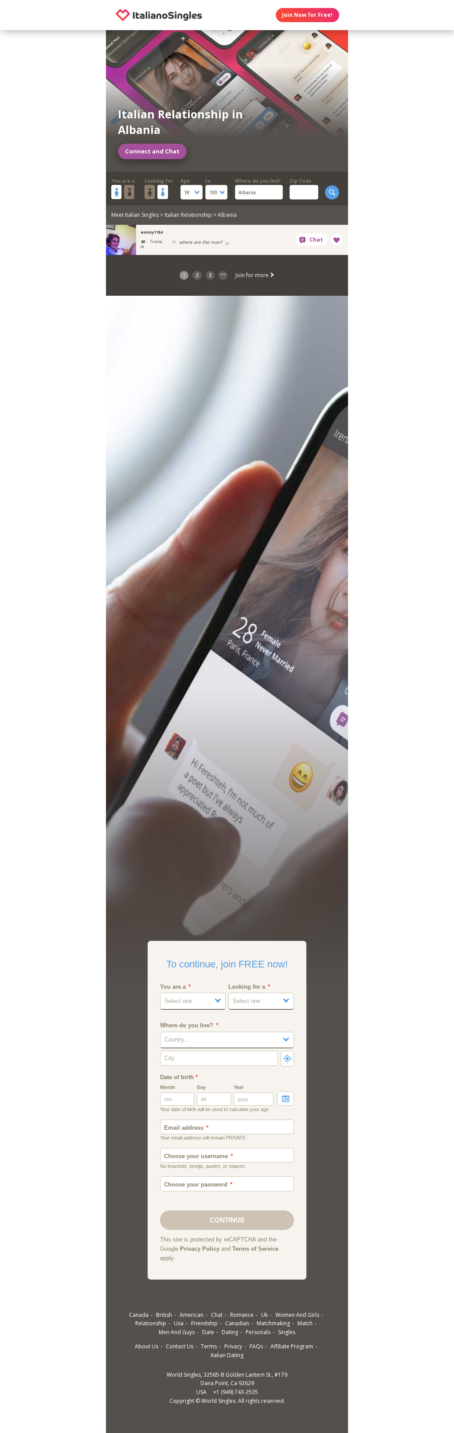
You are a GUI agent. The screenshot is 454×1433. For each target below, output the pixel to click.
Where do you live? (258, 180)
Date (208, 1332)
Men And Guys (177, 1332)
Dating (230, 1332)
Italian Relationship (188, 215)
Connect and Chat (152, 151)
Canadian (237, 1323)
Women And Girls (297, 1315)
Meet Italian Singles (135, 215)
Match (305, 1323)
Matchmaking (273, 1323)
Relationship (150, 1323)
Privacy (233, 1346)
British (164, 1315)
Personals (258, 1332)
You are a (123, 180)
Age (185, 180)
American (192, 1315)
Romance (242, 1315)
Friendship (204, 1323)
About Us (146, 1346)
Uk (264, 1315)
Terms (209, 1346)
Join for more (252, 275)
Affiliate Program (291, 1346)
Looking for (159, 180)
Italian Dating (227, 1355)
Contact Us (179, 1346)
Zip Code (300, 180)
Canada (139, 1315)
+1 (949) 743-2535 (235, 1392)
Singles (286, 1332)
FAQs (256, 1346)
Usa (179, 1323)
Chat (217, 1315)
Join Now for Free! (307, 15)
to (208, 180)
